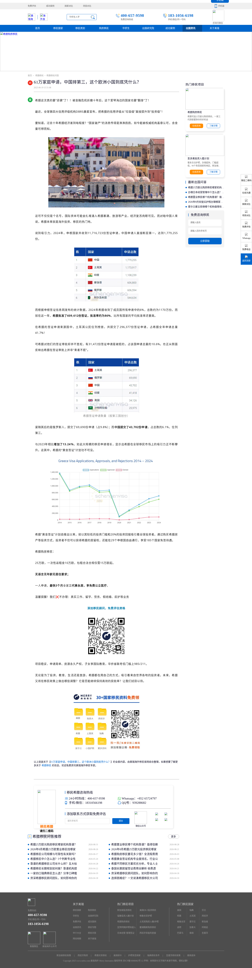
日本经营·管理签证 (125, 933)
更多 (173, 836)
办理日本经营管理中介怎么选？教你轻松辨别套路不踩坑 (206, 192)
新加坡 (205, 922)
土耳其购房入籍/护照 (149, 922)
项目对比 (87, 6)
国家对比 (69, 6)
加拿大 (192, 927)
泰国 (191, 933)
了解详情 (213, 126)
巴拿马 (180, 933)
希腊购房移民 (195, 112)
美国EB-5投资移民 (148, 910)
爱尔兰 (192, 922)
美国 (179, 910)
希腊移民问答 (52, 75)
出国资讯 (77, 927)
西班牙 (205, 916)
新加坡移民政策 (64, 955)
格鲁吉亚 (181, 922)
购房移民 (104, 28)
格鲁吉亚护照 (146, 916)
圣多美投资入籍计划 (198, 158)
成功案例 (50, 6)
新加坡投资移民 (124, 910)
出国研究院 (148, 28)
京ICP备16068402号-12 (133, 961)
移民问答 (92, 933)
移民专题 (92, 927)
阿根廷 (205, 927)
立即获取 (205, 241)
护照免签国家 (134, 955)
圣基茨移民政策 (173, 955)
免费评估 (32, 6)
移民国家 (58, 28)
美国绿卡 (117, 955)
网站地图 (77, 938)
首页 (37, 28)
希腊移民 (39, 75)
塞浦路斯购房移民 (148, 927)
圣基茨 (205, 933)
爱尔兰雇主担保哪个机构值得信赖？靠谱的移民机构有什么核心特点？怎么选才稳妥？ (206, 206)
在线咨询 (196, 126)
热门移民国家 (185, 904)
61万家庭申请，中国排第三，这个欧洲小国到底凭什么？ (81, 762)
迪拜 (179, 927)
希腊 (179, 916)
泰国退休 (191, 955)
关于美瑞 (214, 28)
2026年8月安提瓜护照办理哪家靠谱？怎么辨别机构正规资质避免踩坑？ (206, 202)
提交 (121, 821)
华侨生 (126, 28)
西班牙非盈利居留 (148, 933)
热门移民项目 (125, 904)
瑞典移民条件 (153, 955)
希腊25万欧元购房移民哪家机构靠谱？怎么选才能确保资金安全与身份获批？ (206, 187)
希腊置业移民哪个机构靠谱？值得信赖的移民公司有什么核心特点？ (206, 197)
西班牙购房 (83, 955)
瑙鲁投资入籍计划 (125, 916)
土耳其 (192, 916)
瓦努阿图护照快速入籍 (126, 928)
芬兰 (204, 910)
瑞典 (191, 910)
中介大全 (77, 933)
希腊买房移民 (100, 955)
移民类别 (80, 28)
